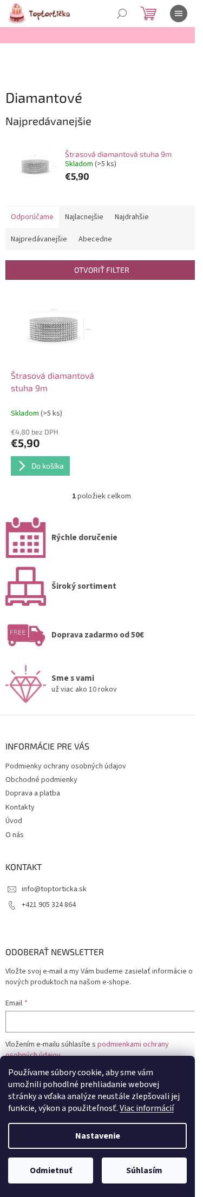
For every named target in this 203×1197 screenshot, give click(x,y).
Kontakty (20, 807)
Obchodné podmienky (41, 779)
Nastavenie (97, 1136)
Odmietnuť (51, 1170)
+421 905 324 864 (49, 904)
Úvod (13, 820)
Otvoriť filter (101, 269)
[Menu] (178, 13)
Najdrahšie (132, 217)
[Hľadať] (122, 13)
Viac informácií (147, 1108)
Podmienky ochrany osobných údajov (65, 766)
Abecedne (95, 239)
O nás (14, 835)
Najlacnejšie (84, 217)
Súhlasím (144, 1170)
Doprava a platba (32, 793)
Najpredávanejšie (39, 239)
